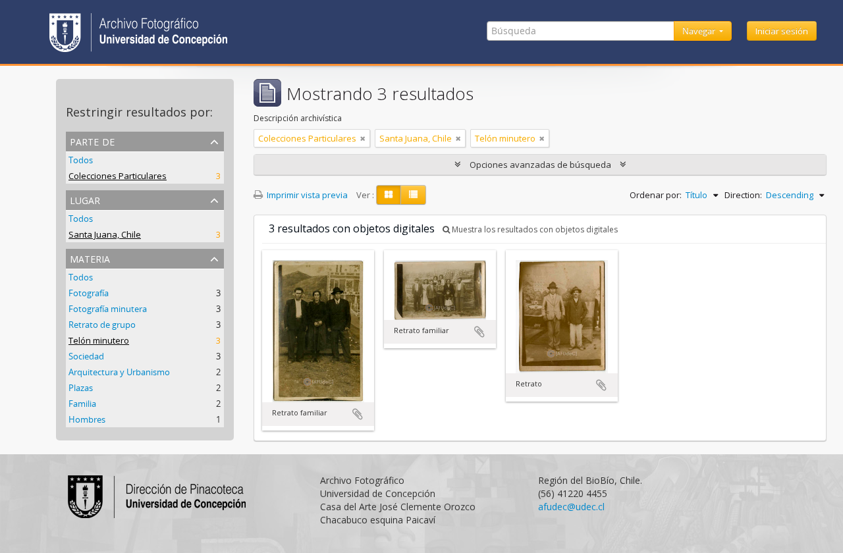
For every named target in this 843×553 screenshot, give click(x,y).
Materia (90, 258)
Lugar (85, 199)
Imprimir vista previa (306, 195)
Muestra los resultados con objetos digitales (534, 229)
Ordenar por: (656, 195)
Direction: (743, 195)
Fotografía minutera (107, 309)
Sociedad (86, 356)
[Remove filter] (363, 138)
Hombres (86, 419)
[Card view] (388, 195)
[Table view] (413, 195)
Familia (82, 403)
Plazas (80, 388)
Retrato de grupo (102, 324)
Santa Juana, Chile (104, 234)
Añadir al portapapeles (357, 414)
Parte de (92, 140)
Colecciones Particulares (117, 176)
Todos (80, 160)
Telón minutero (98, 340)
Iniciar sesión (781, 31)
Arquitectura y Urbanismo (119, 372)
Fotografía (88, 293)
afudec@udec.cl (571, 506)
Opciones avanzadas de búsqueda (540, 165)
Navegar (699, 31)
